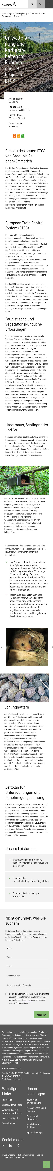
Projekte (11, 14)
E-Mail (10, 966)
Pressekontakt (9, 1123)
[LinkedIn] (11, 1145)
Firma (9, 957)
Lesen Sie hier (28, 1000)
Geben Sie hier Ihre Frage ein (19, 985)
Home (4, 14)
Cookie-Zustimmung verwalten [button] (13, 1157)
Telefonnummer (13, 975)
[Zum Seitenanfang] (46, 1164)
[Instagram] (4, 1145)
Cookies (40, 1155)
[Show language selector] (32, 4)
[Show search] (41, 4)
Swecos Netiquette (11, 1118)
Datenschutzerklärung (26, 1155)
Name (9, 948)
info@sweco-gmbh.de (13, 1079)
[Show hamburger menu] (49, 4)
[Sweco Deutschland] (9, 4)
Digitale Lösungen (34, 1132)
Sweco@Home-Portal (12, 1104)
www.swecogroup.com (11, 1068)
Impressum (7, 1099)
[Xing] (18, 1145)
